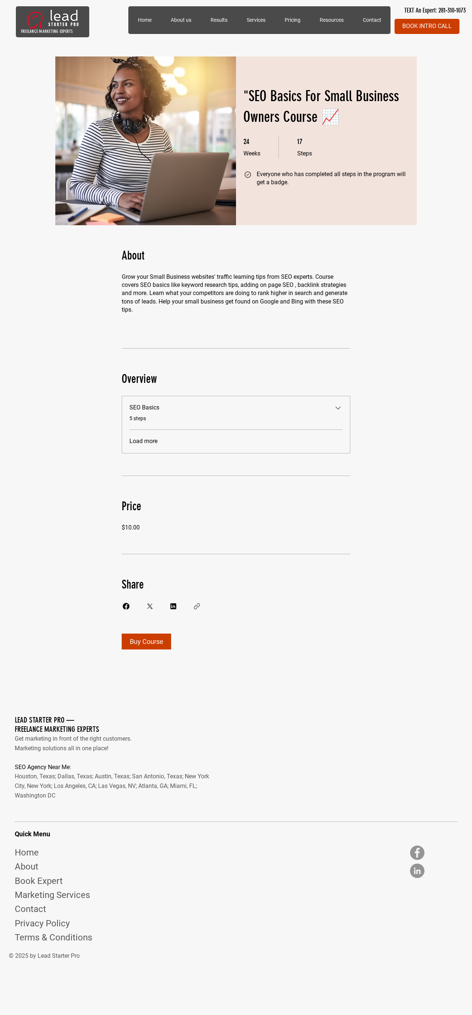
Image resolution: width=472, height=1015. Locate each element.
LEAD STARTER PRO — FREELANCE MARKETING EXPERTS (57, 724)
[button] (256, 20)
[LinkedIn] (417, 871)
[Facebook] (417, 853)
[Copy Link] (196, 606)
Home (27, 852)
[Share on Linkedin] (173, 606)
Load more (143, 441)
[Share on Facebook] (126, 606)
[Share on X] (149, 606)
